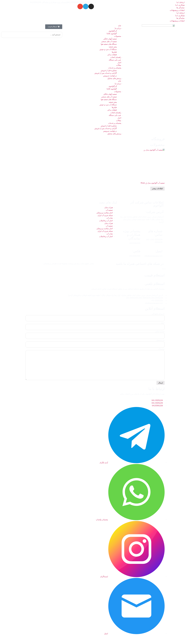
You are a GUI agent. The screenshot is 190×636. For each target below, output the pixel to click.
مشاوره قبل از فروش (109, 70)
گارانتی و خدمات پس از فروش (105, 73)
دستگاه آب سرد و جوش (108, 49)
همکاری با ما (180, 5)
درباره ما (118, 28)
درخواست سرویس (110, 76)
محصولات (117, 36)
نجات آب (109, 218)
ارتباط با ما (181, 2)
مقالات (118, 65)
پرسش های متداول (114, 78)
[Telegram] (85, 6)
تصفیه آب (109, 210)
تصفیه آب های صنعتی (109, 41)
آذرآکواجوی (113, 31)
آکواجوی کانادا (112, 33)
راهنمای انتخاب (115, 57)
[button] (31, 30)
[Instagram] (91, 6)
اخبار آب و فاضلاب (106, 221)
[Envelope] (80, 6)
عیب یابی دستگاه (115, 60)
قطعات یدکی (112, 55)
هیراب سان (108, 207)
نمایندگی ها (180, 8)
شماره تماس (160, 331)
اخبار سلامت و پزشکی (104, 213)
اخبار (119, 62)
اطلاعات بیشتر (157, 188)
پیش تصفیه (113, 47)
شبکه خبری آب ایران (105, 215)
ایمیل (163, 323)
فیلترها (114, 52)
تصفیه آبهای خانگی (110, 39)
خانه (119, 26)
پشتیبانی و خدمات (114, 68)
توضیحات (161, 349)
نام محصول (160, 340)
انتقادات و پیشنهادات (177, 10)
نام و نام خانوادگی (158, 314)
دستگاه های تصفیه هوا (109, 44)
